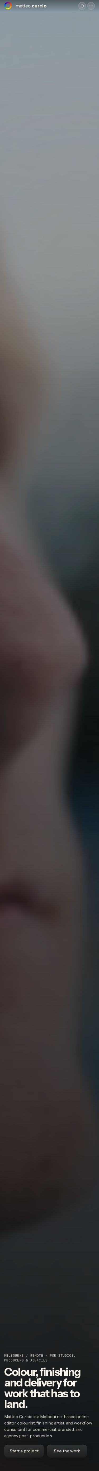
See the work (67, 1450)
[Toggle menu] (91, 6)
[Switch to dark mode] (82, 6)
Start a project (24, 1450)
